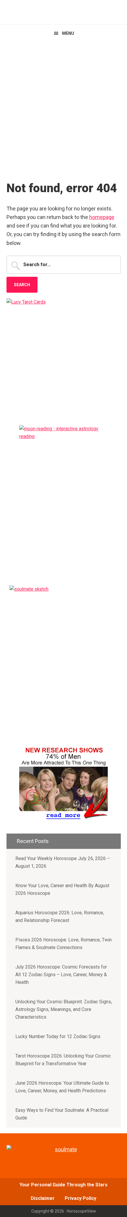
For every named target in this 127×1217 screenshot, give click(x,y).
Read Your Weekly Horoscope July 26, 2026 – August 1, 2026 (62, 862)
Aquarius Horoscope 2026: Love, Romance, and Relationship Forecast (59, 916)
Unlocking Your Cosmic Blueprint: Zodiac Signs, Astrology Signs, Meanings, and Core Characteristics (63, 1009)
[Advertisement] (63, 108)
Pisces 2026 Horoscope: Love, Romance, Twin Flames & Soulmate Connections (63, 943)
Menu (68, 33)
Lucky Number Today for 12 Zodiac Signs (57, 1036)
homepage (101, 217)
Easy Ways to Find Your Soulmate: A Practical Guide (61, 1114)
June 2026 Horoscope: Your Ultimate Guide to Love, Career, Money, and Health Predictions (62, 1087)
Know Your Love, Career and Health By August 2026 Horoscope (62, 889)
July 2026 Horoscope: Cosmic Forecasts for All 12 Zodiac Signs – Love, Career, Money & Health (61, 974)
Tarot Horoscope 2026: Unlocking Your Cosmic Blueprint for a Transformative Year (63, 1059)
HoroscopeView (63, 12)
